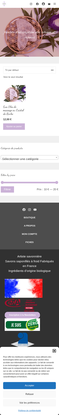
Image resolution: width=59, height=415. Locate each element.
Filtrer (7, 189)
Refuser (29, 394)
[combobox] (29, 157)
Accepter (29, 385)
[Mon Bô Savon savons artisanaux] (4, 4)
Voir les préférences (29, 402)
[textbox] (29, 159)
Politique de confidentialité (29, 411)
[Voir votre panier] (49, 4)
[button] (54, 350)
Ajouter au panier (14, 126)
